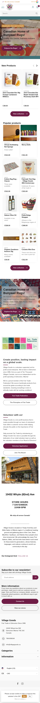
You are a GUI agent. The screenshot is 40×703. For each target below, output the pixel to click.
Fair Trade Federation (20, 396)
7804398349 (10, 638)
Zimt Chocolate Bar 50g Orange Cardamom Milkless (11, 94)
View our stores (20, 608)
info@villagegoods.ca (13, 644)
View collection (18, 114)
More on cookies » (20, 699)
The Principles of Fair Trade (20, 402)
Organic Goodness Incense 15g (11, 250)
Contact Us (20, 601)
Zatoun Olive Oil (10, 215)
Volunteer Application (20, 446)
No (30, 696)
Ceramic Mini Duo (28, 249)
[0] (37, 7)
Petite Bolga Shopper (26, 216)
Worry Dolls (26, 145)
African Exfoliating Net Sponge (11, 146)
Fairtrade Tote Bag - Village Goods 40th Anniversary (28, 181)
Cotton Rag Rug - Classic (10, 180)
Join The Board (20, 453)
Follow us (23, 556)
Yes (24, 696)
